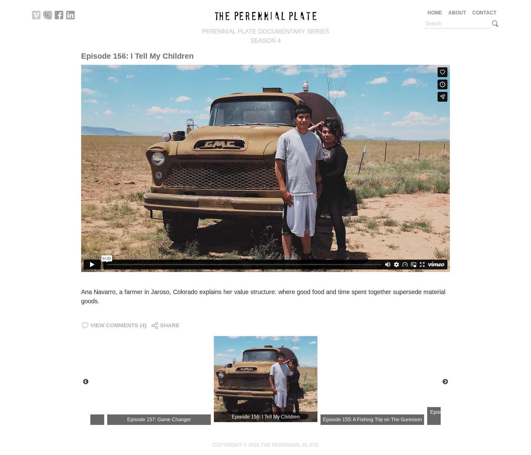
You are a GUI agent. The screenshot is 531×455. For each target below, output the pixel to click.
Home (434, 12)
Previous (86, 382)
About (457, 12)
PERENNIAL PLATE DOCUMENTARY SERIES (265, 31)
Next (445, 382)
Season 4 (265, 40)
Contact (484, 12)
